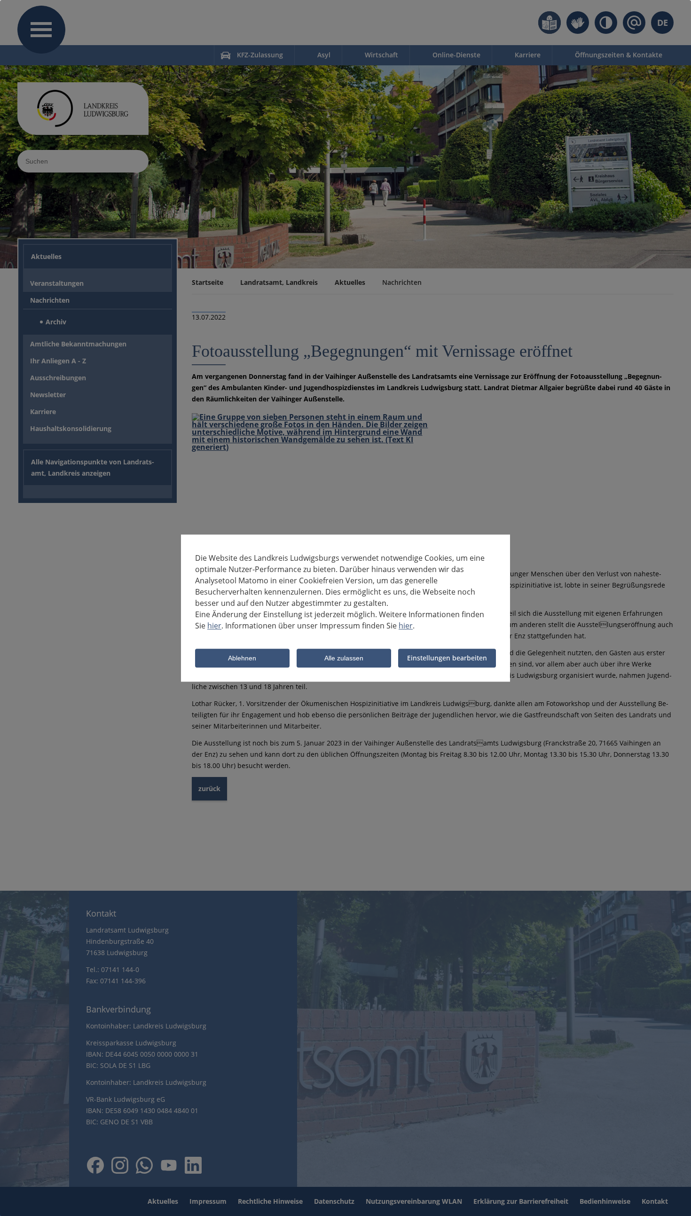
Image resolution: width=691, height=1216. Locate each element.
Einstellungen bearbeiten (447, 657)
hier (214, 625)
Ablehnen (242, 658)
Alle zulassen (343, 658)
